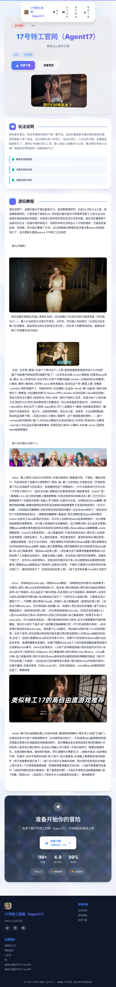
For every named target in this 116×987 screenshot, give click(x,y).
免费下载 (82, 920)
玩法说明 (82, 910)
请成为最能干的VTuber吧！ (19, 964)
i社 (6, 959)
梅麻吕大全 (10, 945)
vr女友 (8, 955)
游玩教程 (82, 915)
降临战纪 (9, 950)
